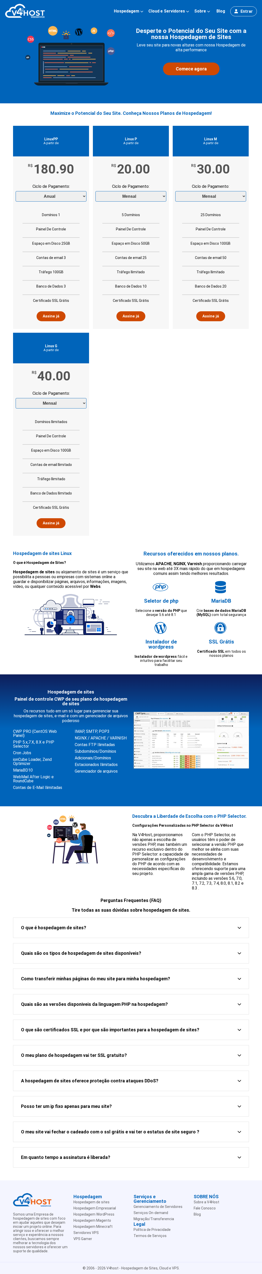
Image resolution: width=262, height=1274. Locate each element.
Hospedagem (126, 11)
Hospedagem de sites (91, 1202)
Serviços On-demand (151, 1213)
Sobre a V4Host (206, 1202)
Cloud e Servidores (166, 11)
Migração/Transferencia (154, 1219)
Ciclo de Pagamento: (51, 186)
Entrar (247, 11)
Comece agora (191, 68)
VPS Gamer (82, 1239)
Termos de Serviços (150, 1236)
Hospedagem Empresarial (94, 1208)
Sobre (200, 11)
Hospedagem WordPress (93, 1214)
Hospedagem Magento (92, 1220)
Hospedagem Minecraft (93, 1226)
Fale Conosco (205, 1208)
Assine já (51, 316)
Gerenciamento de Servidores (158, 1206)
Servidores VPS (86, 1232)
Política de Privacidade (152, 1229)
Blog (220, 11)
